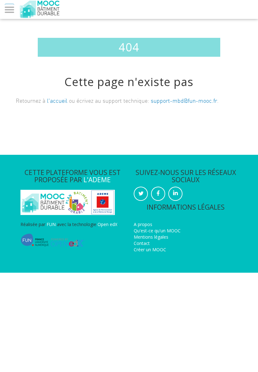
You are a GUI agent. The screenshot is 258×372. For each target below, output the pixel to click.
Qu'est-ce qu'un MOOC (157, 231)
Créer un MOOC (150, 250)
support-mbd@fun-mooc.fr (184, 101)
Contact (142, 243)
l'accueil (57, 101)
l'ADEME (97, 179)
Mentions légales (151, 237)
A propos (143, 224)
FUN (51, 224)
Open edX (107, 224)
